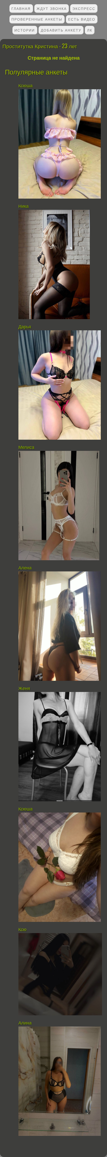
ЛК (89, 30)
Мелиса (26, 447)
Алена (25, 567)
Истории (24, 30)
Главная (21, 8)
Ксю (22, 929)
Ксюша (25, 85)
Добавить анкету (61, 30)
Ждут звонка (52, 8)
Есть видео (81, 19)
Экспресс (83, 8)
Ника (23, 206)
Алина (25, 1023)
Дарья (24, 326)
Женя (24, 688)
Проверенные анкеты (36, 19)
